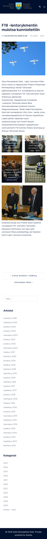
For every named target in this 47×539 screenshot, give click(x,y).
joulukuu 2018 (9, 377)
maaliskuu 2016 (10, 407)
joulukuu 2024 (9, 327)
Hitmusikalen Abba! (22, 282)
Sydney (29, 535)
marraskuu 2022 (10, 348)
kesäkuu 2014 (9, 428)
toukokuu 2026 (10, 318)
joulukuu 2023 (9, 331)
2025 (5, 505)
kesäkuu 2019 (9, 365)
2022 (5, 493)
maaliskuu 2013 (10, 441)
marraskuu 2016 (10, 399)
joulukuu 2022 (9, 344)
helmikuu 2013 (9, 445)
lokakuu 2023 (9, 339)
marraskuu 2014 (10, 424)
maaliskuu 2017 (10, 390)
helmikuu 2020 (9, 356)
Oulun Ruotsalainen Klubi (15, 36)
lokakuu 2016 (9, 403)
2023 (5, 497)
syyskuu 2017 (9, 386)
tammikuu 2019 (10, 373)
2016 (5, 476)
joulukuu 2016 (9, 394)
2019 (5, 484)
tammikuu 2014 (10, 433)
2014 (5, 467)
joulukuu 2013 (9, 437)
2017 (5, 480)
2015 (5, 471)
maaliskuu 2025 (10, 322)
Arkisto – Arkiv (9, 510)
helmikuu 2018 (9, 382)
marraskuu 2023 (10, 335)
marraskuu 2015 (10, 416)
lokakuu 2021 (9, 352)
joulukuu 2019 (9, 360)
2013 (42, 36)
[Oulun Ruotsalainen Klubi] (18, 6)
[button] (40, 7)
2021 (5, 488)
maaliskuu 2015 (10, 420)
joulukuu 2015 (9, 411)
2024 (5, 501)
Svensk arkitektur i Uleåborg (24, 275)
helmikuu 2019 (9, 369)
